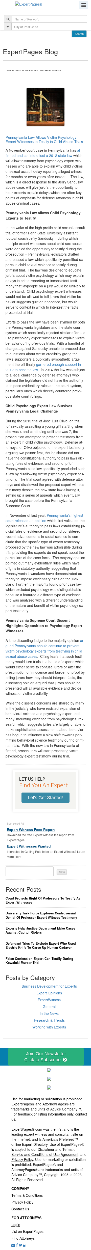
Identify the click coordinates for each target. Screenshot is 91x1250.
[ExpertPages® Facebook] (17, 1244)
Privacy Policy (22, 1159)
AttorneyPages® (55, 1103)
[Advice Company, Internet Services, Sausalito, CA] (49, 1087)
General (49, 1006)
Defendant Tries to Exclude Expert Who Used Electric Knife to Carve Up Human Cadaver (41, 945)
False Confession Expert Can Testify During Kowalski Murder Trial (39, 961)
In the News (49, 1013)
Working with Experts (49, 1026)
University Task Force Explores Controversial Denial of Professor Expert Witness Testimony (41, 915)
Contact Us (20, 1208)
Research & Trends (49, 1020)
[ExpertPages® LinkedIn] (24, 1244)
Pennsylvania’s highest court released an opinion (44, 518)
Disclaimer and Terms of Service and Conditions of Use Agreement (44, 1152)
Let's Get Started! (45, 797)
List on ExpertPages (27, 1231)
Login (15, 1224)
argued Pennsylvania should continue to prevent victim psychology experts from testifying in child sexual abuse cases (45, 648)
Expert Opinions (49, 992)
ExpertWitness (49, 999)
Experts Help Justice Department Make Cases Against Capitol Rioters (40, 930)
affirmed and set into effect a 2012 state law (43, 153)
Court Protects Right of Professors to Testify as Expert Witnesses (43, 900)
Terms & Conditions (27, 1195)
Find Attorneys (23, 1238)
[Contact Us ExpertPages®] (13, 1244)
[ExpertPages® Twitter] (20, 1244)
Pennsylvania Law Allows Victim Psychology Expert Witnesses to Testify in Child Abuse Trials (44, 139)
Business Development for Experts (49, 986)
